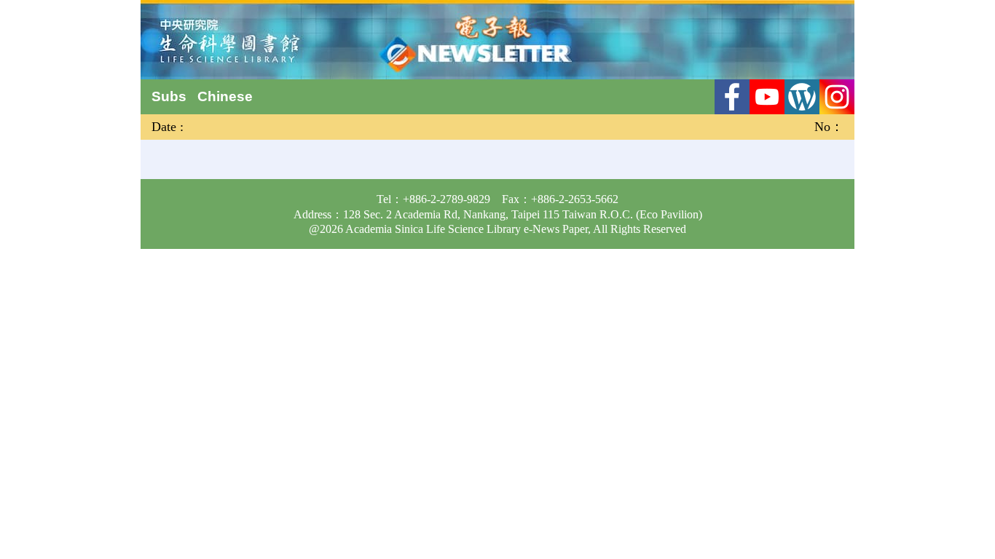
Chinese (225, 96)
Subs (169, 96)
